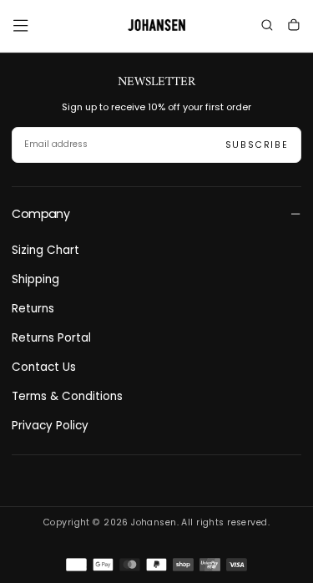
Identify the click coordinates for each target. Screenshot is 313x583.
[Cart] (293, 27)
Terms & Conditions (67, 396)
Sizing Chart (45, 250)
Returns (33, 309)
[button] (20, 25)
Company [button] (40, 213)
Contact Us (44, 367)
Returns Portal (51, 338)
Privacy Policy (50, 425)
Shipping (35, 279)
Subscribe (257, 145)
